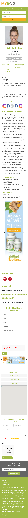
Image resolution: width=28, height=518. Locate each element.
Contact (9, 58)
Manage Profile (6, 484)
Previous (5, 232)
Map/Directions (14, 372)
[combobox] (14, 12)
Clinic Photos (14, 379)
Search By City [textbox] (6, 12)
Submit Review (7, 457)
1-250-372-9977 (7, 71)
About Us (5, 480)
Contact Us (5, 482)
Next (23, 232)
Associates (14, 383)
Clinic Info (14, 375)
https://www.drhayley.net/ (9, 101)
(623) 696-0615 (19, 67)
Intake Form (18, 58)
